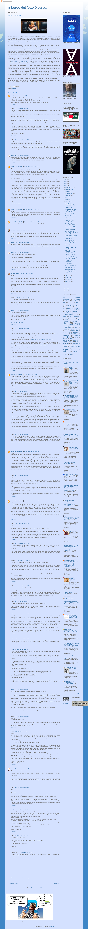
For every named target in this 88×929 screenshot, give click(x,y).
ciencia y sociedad (74, 303)
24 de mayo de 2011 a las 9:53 (31, 374)
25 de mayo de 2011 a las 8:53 (22, 768)
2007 (65, 290)
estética (64, 316)
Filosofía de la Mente (69, 361)
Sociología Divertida (69, 577)
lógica (79, 329)
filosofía (72, 318)
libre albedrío (68, 327)
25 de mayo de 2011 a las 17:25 (20, 835)
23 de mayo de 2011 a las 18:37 (20, 95)
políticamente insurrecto (71, 345)
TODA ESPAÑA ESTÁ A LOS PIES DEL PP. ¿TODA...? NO (70, 210)
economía (74, 311)
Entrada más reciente (13, 883)
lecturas (66, 326)
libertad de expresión (75, 326)
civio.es (66, 544)
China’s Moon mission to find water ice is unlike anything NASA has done (71, 518)
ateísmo (67, 300)
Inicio (35, 883)
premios (72, 346)
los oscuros (74, 330)
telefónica (77, 353)
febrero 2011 (68, 279)
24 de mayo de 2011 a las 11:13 (31, 501)
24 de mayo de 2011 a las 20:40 (22, 689)
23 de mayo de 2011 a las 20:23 (22, 252)
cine (64, 305)
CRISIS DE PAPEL (68, 530)
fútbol (66, 319)
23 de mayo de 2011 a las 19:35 (31, 209)
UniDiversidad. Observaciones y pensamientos (71, 644)
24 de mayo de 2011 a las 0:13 (22, 310)
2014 (65, 179)
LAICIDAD (78, 324)
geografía (73, 319)
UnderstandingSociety (69, 409)
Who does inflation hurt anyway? (71, 435)
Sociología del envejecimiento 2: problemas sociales (73, 579)
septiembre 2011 (69, 193)
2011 (65, 185)
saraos (74, 349)
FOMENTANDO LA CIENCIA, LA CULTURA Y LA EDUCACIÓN (71, 257)
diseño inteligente (67, 309)
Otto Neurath (73, 338)
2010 (65, 284)
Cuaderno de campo (69, 598)
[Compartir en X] (15, 86)
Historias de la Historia (69, 500)
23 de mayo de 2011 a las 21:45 (22, 297)
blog (77, 302)
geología (78, 319)
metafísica (74, 333)
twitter (71, 354)
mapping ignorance (67, 332)
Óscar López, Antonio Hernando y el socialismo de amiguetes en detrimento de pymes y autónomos (71, 397)
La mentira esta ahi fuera (70, 655)
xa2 (11, 95)
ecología (67, 311)
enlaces (76, 313)
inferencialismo (77, 323)
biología (70, 302)
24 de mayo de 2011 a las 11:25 (22, 585)
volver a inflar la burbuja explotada (19, 61)
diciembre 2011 (69, 187)
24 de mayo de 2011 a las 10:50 (22, 475)
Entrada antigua (55, 883)
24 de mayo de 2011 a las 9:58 (22, 391)
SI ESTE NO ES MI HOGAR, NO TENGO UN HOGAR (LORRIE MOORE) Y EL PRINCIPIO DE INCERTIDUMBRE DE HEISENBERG (71, 564)
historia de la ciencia (76, 321)
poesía (76, 341)
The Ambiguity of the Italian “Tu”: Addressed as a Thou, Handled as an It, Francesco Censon (71, 489)
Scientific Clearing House (70, 434)
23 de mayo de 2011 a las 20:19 (22, 242)
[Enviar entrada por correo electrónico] (11, 86)
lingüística (65, 329)
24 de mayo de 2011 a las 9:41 (22, 328)
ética (69, 316)
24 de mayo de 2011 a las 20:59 (22, 716)
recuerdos (75, 347)
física (78, 318)
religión (65, 350)
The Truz (71, 368)
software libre (71, 353)
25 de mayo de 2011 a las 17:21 (20, 809)
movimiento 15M (77, 335)
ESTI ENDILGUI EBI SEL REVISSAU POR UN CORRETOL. (71, 237)
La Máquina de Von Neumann (71, 474)
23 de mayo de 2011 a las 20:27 (27, 273)
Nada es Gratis (67, 629)
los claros (67, 330)
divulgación (77, 309)
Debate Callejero (68, 592)
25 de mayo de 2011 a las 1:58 (20, 731)
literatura (72, 329)
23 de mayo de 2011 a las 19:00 (22, 139)
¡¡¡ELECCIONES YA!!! (70, 213)
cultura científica (68, 306)
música (66, 337)
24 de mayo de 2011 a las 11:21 (22, 543)
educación (65, 313)
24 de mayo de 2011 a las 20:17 (20, 649)
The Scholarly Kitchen (69, 462)
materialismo (65, 333)
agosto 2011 (68, 195)
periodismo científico (67, 341)
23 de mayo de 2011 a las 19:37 (27, 230)
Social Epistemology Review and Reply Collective (71, 486)
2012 (65, 183)
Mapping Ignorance (69, 516)
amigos (64, 297)
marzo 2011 (68, 277)
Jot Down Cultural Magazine (71, 395)
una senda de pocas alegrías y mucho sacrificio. (42, 339)
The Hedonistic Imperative (17, 322)
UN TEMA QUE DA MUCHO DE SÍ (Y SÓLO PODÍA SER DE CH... (71, 232)
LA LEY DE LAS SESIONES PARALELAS (69, 262)
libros (76, 327)
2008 (65, 288)
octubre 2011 (68, 191)
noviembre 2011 (69, 189)
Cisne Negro (67, 446)
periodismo (75, 340)
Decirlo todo (71, 531)
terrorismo (65, 354)
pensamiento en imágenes (70, 421)
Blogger (52, 926)
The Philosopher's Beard (70, 614)
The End (66, 593)
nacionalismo (76, 337)
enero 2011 (68, 281)
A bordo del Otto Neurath (27, 7)
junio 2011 (67, 199)
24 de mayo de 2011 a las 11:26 (22, 601)
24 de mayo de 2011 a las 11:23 (22, 560)
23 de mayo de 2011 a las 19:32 (22, 155)
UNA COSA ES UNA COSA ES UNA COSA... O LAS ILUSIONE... (71, 228)
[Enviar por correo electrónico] (13, 86)
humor (66, 323)
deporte (64, 308)
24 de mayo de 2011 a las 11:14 (22, 523)
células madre (65, 303)
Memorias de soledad (69, 681)
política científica (76, 343)
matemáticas (75, 332)
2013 (65, 181)
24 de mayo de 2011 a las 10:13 (31, 451)
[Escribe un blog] (14, 86)
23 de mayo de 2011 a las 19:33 (31, 166)
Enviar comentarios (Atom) (37, 887)
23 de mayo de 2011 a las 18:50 (22, 108)
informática (66, 324)
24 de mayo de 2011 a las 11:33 (22, 638)
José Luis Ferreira (15, 230)
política (14, 88)
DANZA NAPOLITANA (70, 265)
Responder (13, 104)
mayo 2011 (68, 201)
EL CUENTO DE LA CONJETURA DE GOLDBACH (69, 220)
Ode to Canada (72, 410)
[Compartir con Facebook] (17, 86)
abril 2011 (67, 275)
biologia (64, 302)
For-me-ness (67, 475)
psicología (78, 346)
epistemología (68, 315)
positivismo (65, 346)
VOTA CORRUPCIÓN (70, 267)
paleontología (66, 340)
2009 (65, 286)
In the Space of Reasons (70, 667)
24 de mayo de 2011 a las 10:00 (22, 434)
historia (66, 321)
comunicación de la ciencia (73, 305)
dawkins (76, 306)
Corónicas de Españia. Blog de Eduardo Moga (71, 381)
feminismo (76, 316)
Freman (12, 155)
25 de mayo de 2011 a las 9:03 (22, 787)
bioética (75, 300)
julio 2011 (67, 197)
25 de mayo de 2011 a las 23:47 (25, 852)
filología (64, 318)
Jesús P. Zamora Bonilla (16, 166)
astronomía (77, 299)
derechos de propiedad (72, 308)
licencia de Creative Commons (66, 704)
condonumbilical (68, 367)
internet (72, 324)
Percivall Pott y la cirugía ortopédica (71, 645)
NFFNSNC (65, 338)
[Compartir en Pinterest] (18, 86)
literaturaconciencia (69, 560)
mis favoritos (66, 335)
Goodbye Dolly (67, 463)
